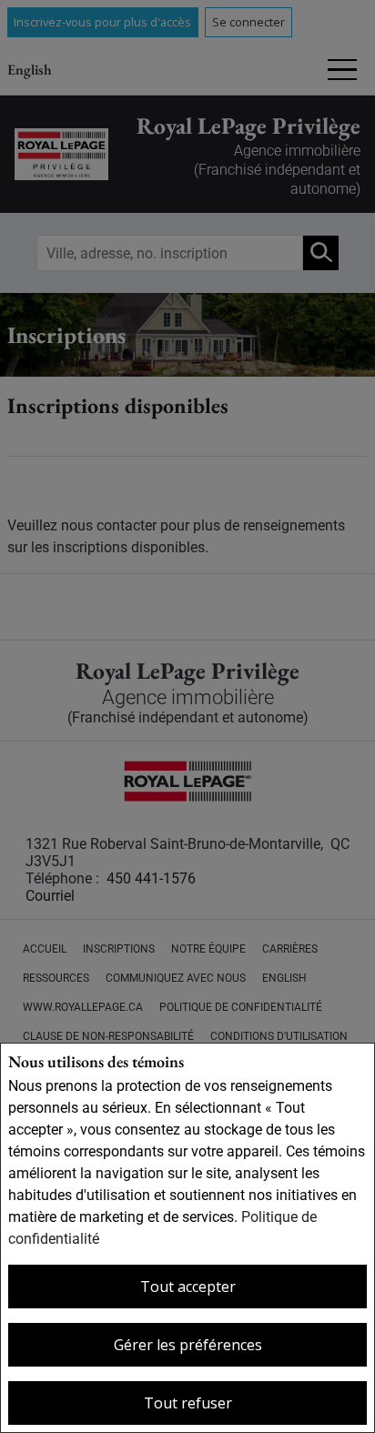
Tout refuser (188, 1403)
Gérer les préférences (188, 1345)
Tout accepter (188, 1287)
